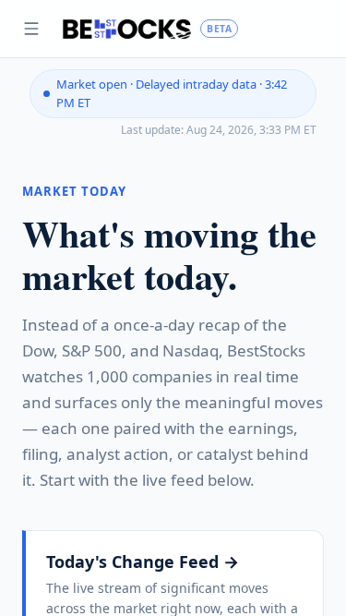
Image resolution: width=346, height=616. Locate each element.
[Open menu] (31, 29)
